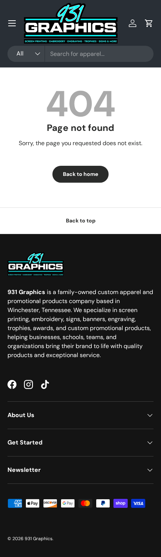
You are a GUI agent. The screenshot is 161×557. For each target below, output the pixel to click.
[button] (149, 23)
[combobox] (80, 54)
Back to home (80, 174)
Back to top (80, 220)
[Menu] (12, 23)
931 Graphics (38, 539)
